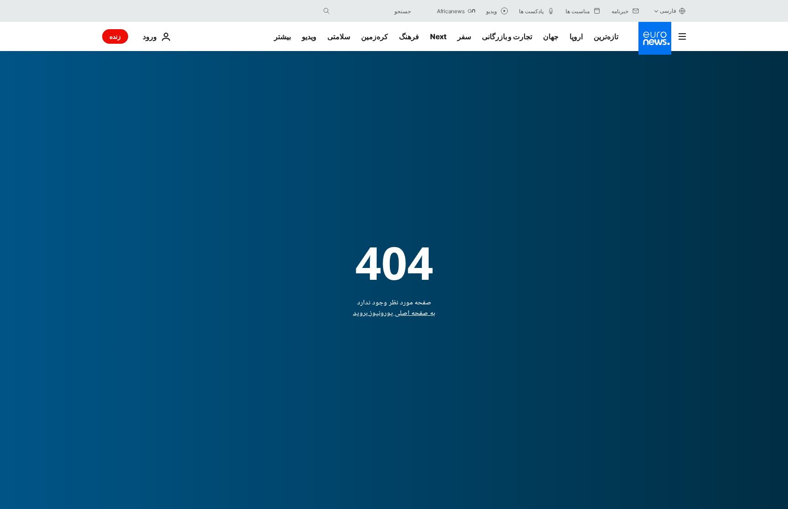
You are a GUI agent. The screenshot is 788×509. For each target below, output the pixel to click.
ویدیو (309, 36)
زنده (115, 36)
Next (438, 36)
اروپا (576, 36)
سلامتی (338, 36)
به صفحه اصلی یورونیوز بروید (394, 313)
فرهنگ (409, 36)
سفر (464, 36)
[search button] (326, 11)
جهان (551, 36)
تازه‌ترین (606, 36)
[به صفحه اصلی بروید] (654, 38)
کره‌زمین (374, 36)
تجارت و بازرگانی (507, 36)
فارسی (668, 10)
